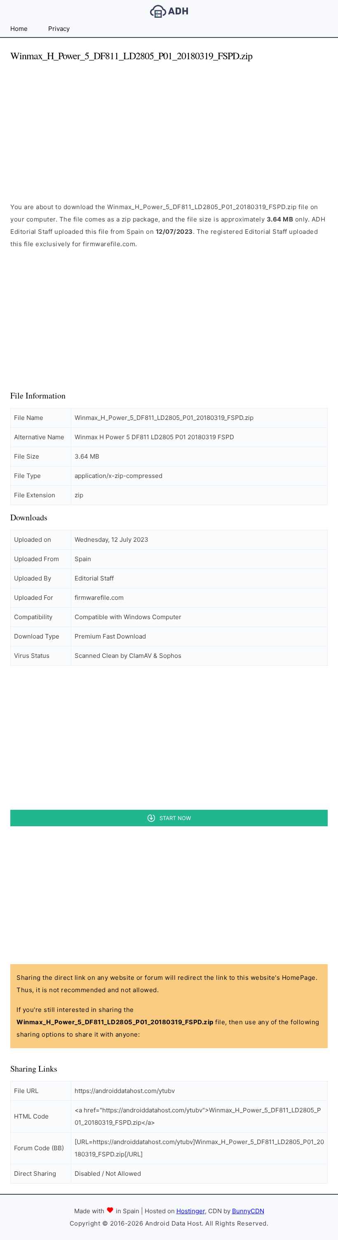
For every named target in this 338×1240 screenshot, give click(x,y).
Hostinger (190, 1211)
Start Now (175, 818)
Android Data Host (169, 11)
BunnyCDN (248, 1211)
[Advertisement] (169, 126)
